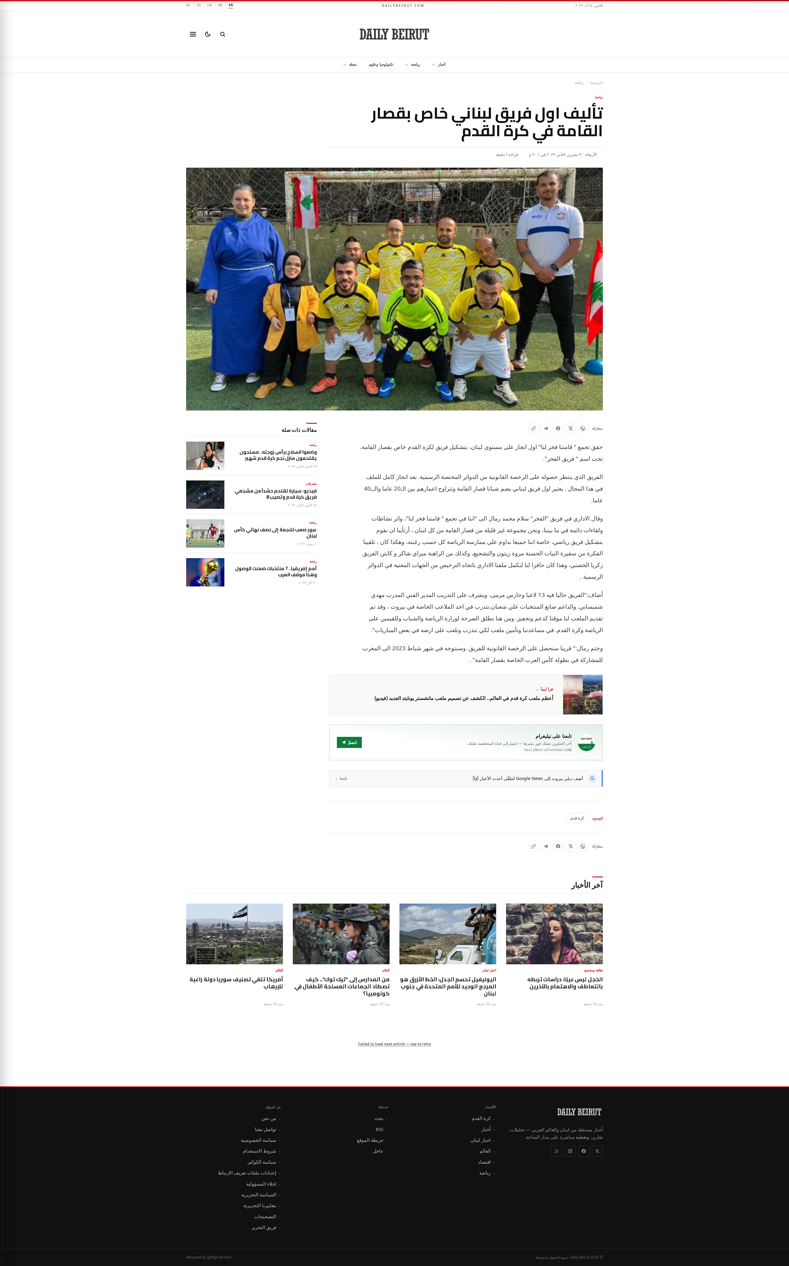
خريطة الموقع (372, 1140)
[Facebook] (583, 1151)
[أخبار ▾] (431, 64)
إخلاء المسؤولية (263, 1184)
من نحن (271, 1118)
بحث (381, 1118)
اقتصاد (487, 1162)
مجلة (353, 64)
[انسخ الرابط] (533, 428)
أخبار (441, 64)
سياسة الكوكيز (264, 1162)
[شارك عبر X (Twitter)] (570, 428)
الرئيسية (596, 82)
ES (199, 5)
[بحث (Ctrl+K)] (222, 34)
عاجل (380, 1151)
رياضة (415, 64)
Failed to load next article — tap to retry (394, 1044)
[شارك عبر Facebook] (558, 428)
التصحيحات (267, 1216)
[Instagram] (570, 1151)
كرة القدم (484, 1118)
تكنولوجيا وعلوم (381, 64)
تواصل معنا (268, 1129)
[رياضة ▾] (404, 64)
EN (220, 5)
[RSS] (556, 1151)
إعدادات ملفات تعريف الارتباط (249, 1173)
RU (188, 5)
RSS (382, 1129)
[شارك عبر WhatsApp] (582, 428)
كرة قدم (577, 818)
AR (231, 5)
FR (209, 5)
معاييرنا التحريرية (262, 1205)
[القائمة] (193, 34)
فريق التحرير (266, 1227)
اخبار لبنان (483, 1140)
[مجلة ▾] (342, 64)
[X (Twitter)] (597, 1151)
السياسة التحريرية (261, 1194)
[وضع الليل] (208, 34)
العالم (488, 1151)
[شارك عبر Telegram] (545, 428)
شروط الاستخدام (262, 1151)
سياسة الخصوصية (261, 1140)
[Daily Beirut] (394, 34)
